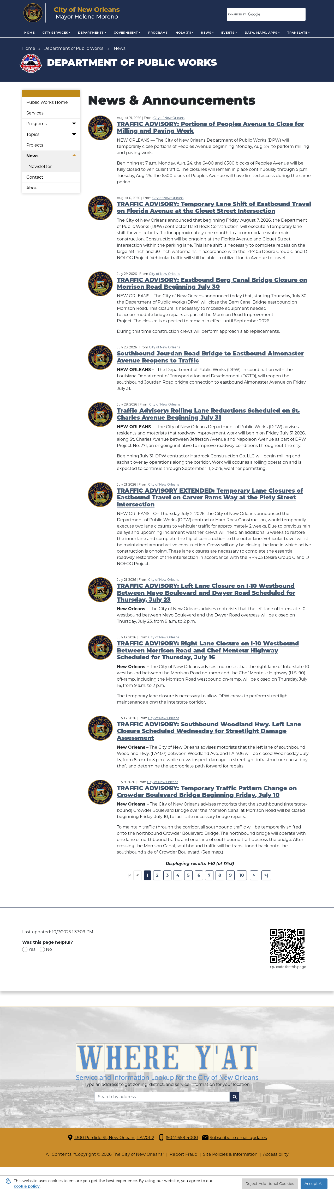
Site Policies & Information (230, 1154)
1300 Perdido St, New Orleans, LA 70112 (114, 1137)
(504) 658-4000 (182, 1137)
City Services (55, 32)
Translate (297, 32)
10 (242, 875)
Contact (34, 177)
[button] (74, 124)
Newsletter (40, 166)
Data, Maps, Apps (261, 32)
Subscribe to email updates (238, 1137)
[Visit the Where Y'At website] (167, 1062)
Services (35, 113)
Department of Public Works (73, 48)
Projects (34, 145)
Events (228, 32)
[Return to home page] (71, 13)
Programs (158, 32)
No (49, 949)
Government (126, 32)
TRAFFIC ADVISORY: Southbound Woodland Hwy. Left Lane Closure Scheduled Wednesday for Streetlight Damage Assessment (209, 732)
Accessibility (276, 1154)
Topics (32, 134)
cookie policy (27, 1186)
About (32, 187)
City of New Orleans (168, 118)
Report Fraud (184, 1154)
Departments (91, 32)
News (206, 32)
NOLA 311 (183, 32)
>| (266, 875)
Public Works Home (47, 102)
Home (29, 32)
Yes (31, 949)
